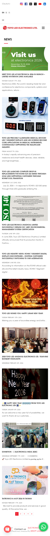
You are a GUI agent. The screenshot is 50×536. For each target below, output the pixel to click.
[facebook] (26, 3)
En (3, 12)
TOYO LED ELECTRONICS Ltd (31, 527)
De (3, 20)
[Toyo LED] (20, 27)
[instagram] (21, 3)
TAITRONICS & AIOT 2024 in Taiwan (17, 498)
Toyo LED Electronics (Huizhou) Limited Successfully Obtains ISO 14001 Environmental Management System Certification (23, 227)
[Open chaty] (7, 529)
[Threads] (30, 3)
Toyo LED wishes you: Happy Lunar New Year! (22, 313)
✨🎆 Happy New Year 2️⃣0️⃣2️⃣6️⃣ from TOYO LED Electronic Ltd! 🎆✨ (23, 404)
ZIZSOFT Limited (37, 531)
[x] (35, 3)
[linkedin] (44, 3)
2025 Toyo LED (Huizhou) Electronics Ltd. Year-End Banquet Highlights (25, 357)
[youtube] (40, 3)
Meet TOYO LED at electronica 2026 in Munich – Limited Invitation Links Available (23, 75)
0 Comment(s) (32, 456)
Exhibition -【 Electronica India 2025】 (20, 451)
